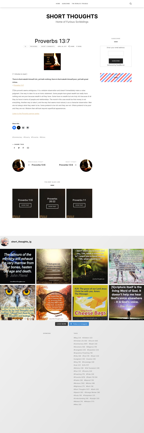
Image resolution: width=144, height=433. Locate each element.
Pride (90, 374)
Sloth (95, 389)
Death (93, 344)
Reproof (89, 380)
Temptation (89, 395)
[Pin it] (23, 148)
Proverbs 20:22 (52, 200)
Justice (91, 359)
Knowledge (88, 362)
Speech (79, 392)
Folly (78, 356)
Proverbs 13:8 (72, 165)
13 (25, 46)
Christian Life (81, 341)
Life (86, 365)
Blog (78, 338)
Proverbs (33, 46)
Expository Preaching (84, 353)
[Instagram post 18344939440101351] (17, 302)
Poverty (27, 137)
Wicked (79, 401)
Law (78, 365)
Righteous (80, 386)
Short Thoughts (82, 389)
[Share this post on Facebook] (14, 148)
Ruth (90, 386)
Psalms (79, 380)
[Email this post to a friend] (28, 148)
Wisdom (89, 401)
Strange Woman (93, 392)
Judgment (80, 359)
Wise (78, 404)
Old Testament (92, 368)
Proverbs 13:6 (32, 165)
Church (93, 341)
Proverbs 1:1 (79, 200)
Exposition (93, 350)
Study (78, 395)
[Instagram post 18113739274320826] (90, 302)
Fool (86, 356)
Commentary (17, 137)
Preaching (80, 374)
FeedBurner (120, 65)
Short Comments (48, 46)
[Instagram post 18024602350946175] (90, 266)
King (78, 362)
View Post (25, 205)
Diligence (92, 347)
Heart (95, 356)
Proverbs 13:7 (19, 85)
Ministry (79, 368)
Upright (95, 398)
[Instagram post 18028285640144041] (17, 266)
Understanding (81, 398)
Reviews (79, 383)
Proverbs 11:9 (25, 200)
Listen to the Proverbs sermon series (25, 113)
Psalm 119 (92, 377)
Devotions (80, 347)
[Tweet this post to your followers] (19, 148)
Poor (78, 371)
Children (87, 338)
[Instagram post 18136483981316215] (54, 302)
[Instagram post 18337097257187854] (54, 266)
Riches (43, 137)
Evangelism (80, 350)
